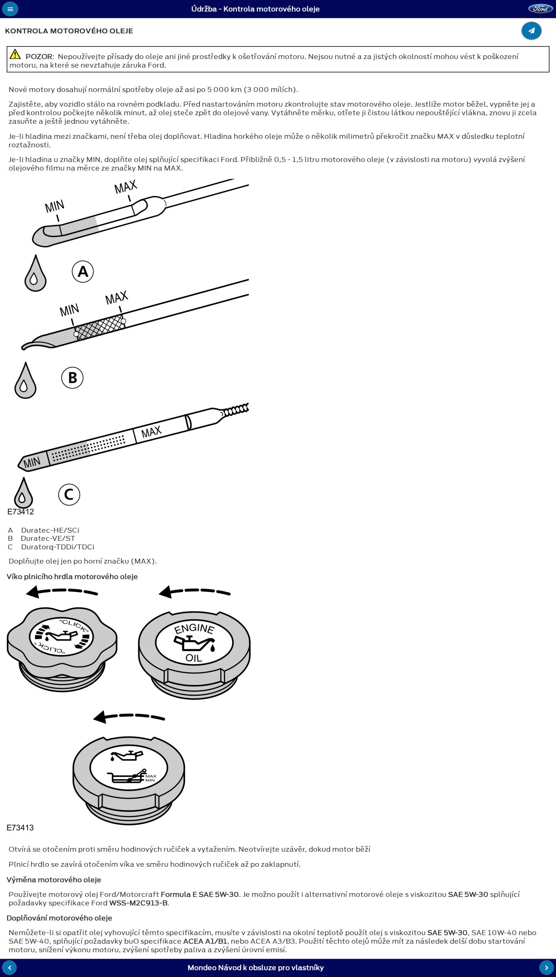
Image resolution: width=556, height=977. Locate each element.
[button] (10, 9)
